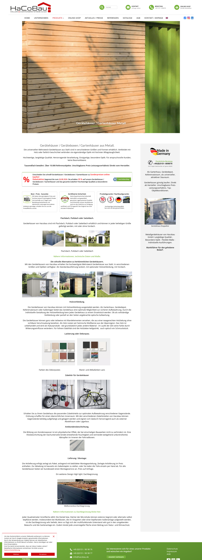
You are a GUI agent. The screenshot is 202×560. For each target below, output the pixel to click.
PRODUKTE (57, 18)
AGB (169, 554)
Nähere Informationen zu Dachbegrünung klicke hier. (77, 511)
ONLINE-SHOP (74, 18)
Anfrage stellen (136, 8)
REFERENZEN (113, 18)
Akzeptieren (43, 554)
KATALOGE (127, 18)
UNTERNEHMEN (41, 18)
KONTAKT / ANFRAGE (153, 18)
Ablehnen (16, 554)
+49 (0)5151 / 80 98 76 (82, 549)
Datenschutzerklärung (12, 550)
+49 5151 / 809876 (160, 8)
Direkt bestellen (185, 8)
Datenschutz (172, 548)
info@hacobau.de (81, 557)
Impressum (172, 551)
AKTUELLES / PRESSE (94, 18)
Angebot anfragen (116, 557)
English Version (167, 18)
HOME (27, 18)
